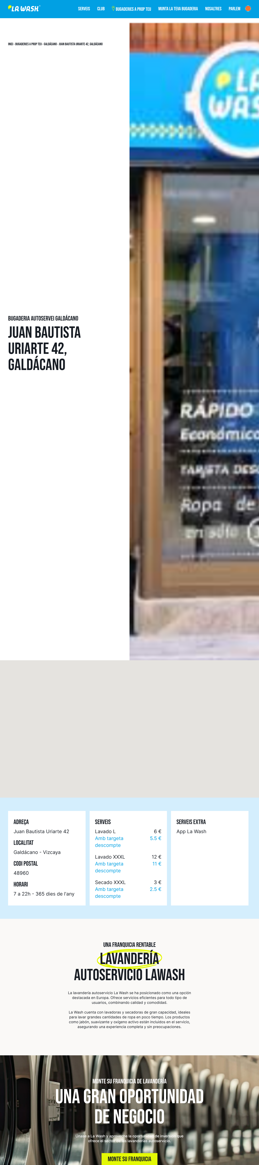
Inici (10, 44)
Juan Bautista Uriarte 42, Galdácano (81, 44)
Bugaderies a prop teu (28, 44)
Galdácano (50, 44)
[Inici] (24, 9)
